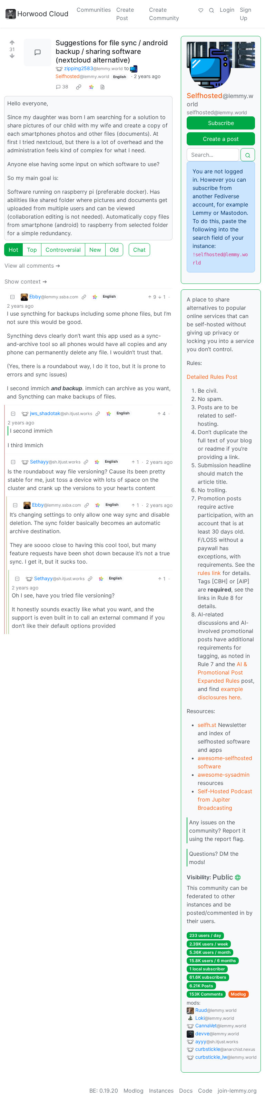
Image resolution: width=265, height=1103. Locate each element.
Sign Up (245, 13)
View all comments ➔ (32, 265)
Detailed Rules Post (212, 376)
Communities (94, 9)
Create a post (221, 138)
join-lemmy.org (237, 1090)
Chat (139, 249)
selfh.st (207, 724)
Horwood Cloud (42, 14)
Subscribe (221, 122)
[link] (78, 86)
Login (227, 9)
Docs (186, 1090)
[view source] (102, 86)
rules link (209, 572)
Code (205, 1090)
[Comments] (37, 52)
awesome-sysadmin (223, 774)
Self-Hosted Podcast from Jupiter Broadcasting (225, 799)
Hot (13, 249)
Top (32, 249)
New (95, 249)
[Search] (211, 10)
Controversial (63, 249)
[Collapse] (12, 296)
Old (114, 249)
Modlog (238, 994)
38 (65, 86)
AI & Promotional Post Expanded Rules (222, 672)
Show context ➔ (25, 281)
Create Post (125, 13)
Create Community (164, 13)
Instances (161, 1090)
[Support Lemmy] (201, 10)
